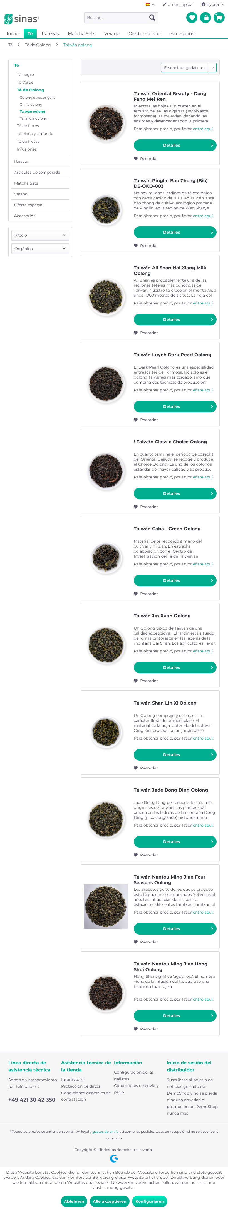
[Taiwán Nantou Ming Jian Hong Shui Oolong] (106, 993)
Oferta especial (28, 204)
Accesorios (24, 215)
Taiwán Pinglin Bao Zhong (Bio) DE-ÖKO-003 (171, 183)
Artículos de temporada (37, 172)
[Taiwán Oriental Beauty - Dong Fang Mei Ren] (106, 123)
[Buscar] (152, 17)
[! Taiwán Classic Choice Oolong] (106, 471)
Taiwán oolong (32, 111)
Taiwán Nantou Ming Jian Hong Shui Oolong (170, 966)
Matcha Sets (26, 183)
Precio (20, 235)
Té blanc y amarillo (35, 133)
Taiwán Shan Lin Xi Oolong (165, 703)
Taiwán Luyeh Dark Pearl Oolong (172, 354)
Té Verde (25, 82)
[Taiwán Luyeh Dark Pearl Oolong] (106, 384)
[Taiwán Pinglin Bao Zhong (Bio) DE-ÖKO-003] (106, 210)
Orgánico (23, 248)
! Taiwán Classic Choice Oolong (170, 441)
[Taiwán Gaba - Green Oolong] (106, 558)
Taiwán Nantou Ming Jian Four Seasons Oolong (169, 879)
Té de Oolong (30, 90)
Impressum (72, 1079)
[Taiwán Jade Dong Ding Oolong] (106, 819)
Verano (21, 194)
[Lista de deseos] (191, 17)
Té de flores (28, 125)
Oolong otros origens (37, 97)
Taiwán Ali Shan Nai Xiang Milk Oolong (170, 270)
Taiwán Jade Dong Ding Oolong (171, 790)
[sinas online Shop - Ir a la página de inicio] (22, 19)
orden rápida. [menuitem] (180, 4)
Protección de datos (80, 1086)
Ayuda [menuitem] (212, 4)
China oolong (31, 104)
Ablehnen (74, 1201)
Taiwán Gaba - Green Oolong (167, 528)
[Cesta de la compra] (219, 17)
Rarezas (21, 161)
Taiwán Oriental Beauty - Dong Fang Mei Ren (170, 96)
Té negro (25, 74)
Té (16, 65)
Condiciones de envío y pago (136, 1089)
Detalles (171, 145)
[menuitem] (121, 17)
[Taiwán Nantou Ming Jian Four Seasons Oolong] (106, 906)
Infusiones (27, 149)
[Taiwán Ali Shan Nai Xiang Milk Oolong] (106, 297)
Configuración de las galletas (134, 1075)
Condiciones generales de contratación (86, 1096)
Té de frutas (28, 141)
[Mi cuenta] (205, 17)
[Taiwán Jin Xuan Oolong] (106, 645)
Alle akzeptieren (110, 1201)
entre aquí (203, 128)
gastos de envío (106, 1131)
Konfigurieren (149, 1201)
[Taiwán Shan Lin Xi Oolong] (106, 732)
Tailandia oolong (33, 118)
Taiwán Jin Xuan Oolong (162, 615)
